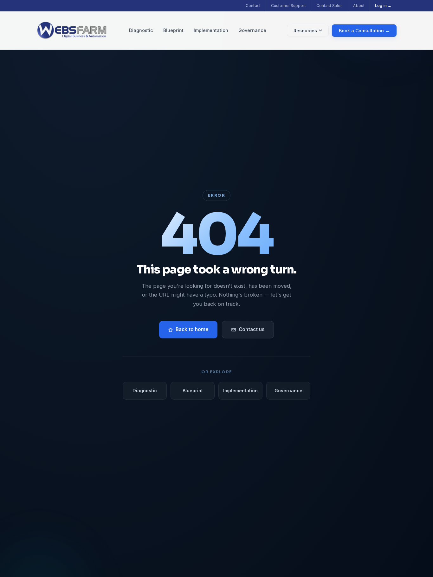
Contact (253, 5)
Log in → (383, 5)
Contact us (252, 329)
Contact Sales (329, 5)
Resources (305, 30)
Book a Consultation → (364, 30)
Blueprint (173, 30)
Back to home (192, 329)
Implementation (211, 30)
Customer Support (288, 5)
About (359, 5)
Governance (252, 30)
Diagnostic (141, 30)
